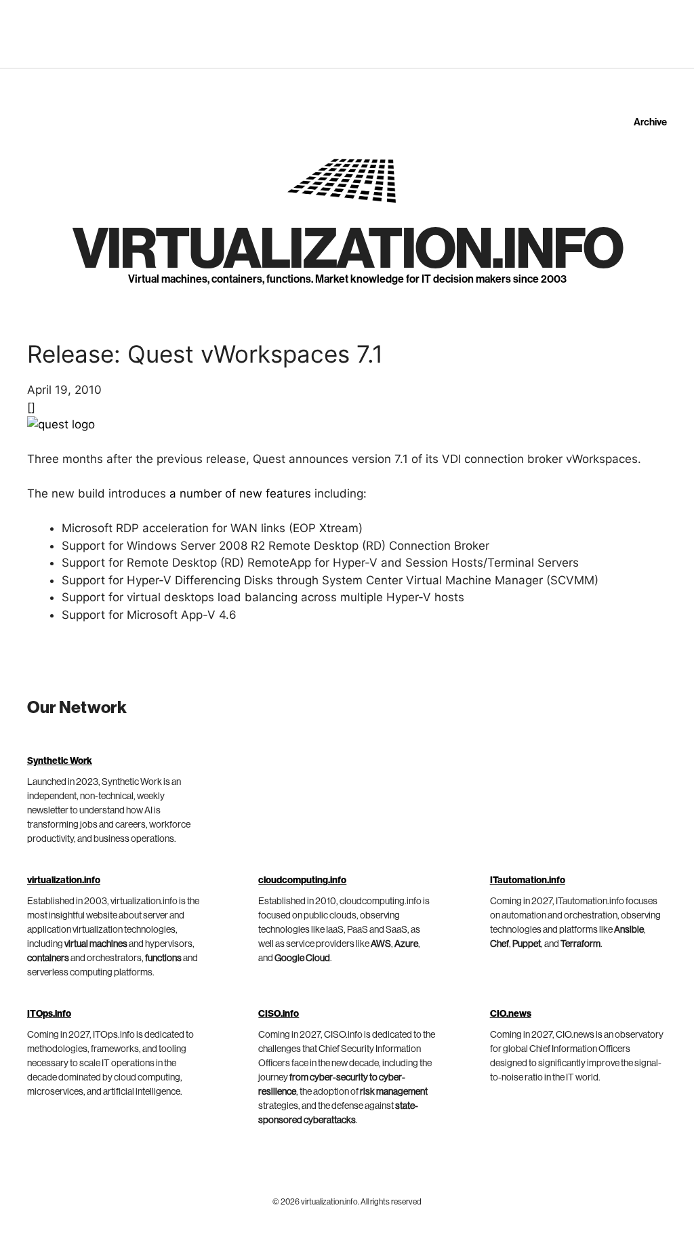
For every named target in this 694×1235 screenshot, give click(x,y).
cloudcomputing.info (302, 880)
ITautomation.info (527, 880)
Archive (650, 122)
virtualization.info (347, 250)
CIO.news (510, 1014)
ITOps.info (49, 1014)
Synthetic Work (59, 761)
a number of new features (240, 493)
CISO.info (278, 1014)
